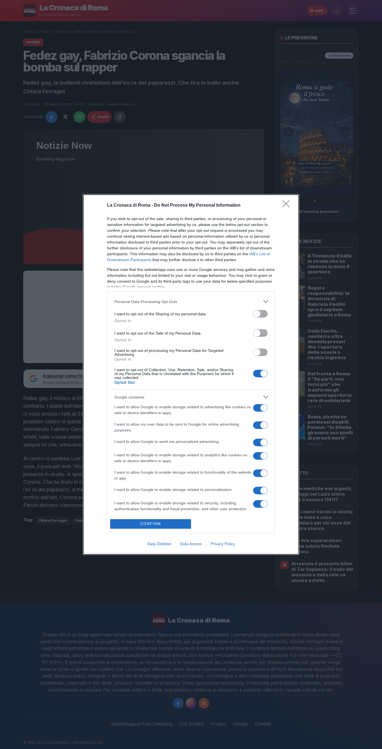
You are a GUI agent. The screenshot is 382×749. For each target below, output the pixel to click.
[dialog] (191, 374)
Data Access (191, 544)
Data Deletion (159, 544)
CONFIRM (150, 524)
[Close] (287, 205)
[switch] (260, 314)
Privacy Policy (223, 544)
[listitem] (191, 301)
